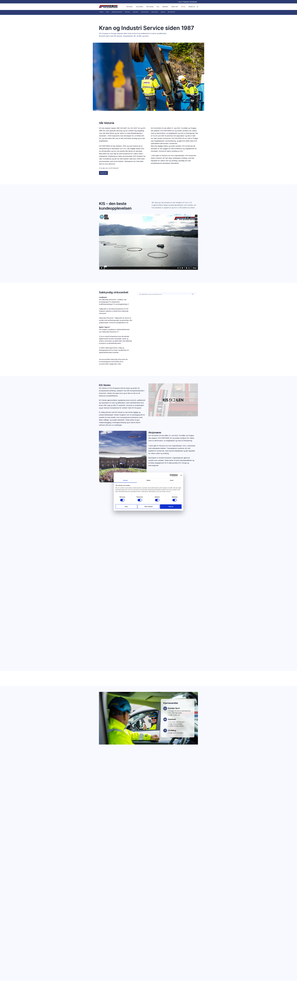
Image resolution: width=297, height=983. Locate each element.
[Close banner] (181, 475)
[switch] (140, 500)
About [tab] (171, 480)
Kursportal (186, 1)
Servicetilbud (139, 6)
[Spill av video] (173, 399)
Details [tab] (148, 480)
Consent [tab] (125, 480)
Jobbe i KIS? (174, 6)
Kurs (158, 6)
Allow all (170, 506)
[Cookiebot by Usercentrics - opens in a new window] (171, 475)
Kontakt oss (192, 6)
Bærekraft (165, 6)
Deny (126, 506)
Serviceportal (193, 1)
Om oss (183, 6)
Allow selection (148, 506)
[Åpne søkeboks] (197, 6)
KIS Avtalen (130, 6)
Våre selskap (149, 6)
